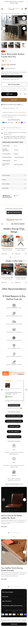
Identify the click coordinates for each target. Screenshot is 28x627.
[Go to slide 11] (21, 401)
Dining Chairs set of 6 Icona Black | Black (7, 248)
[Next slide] (26, 390)
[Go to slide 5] (10, 401)
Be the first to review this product (14, 209)
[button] (24, 28)
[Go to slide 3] (6, 401)
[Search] (22, 9)
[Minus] (3, 89)
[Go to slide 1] (2, 401)
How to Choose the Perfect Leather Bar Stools (11, 516)
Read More (3, 526)
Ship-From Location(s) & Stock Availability (12, 104)
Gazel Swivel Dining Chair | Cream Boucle (20, 248)
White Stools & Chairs (14, 416)
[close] (27, 1)
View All (23, 230)
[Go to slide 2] (4, 401)
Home (2, 13)
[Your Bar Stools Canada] (14, 8)
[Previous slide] (2, 390)
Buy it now (14, 100)
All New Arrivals (14, 431)
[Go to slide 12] (23, 401)
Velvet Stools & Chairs (14, 421)
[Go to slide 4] (8, 401)
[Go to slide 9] (17, 401)
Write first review (15, 212)
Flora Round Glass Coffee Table (21, 277)
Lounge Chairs (14, 426)
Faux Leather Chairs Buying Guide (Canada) (12, 569)
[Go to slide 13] (25, 401)
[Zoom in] (24, 18)
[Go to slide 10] (19, 401)
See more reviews (14, 405)
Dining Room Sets (14, 437)
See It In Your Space (14, 84)
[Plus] (24, 89)
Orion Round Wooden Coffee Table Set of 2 (7, 277)
